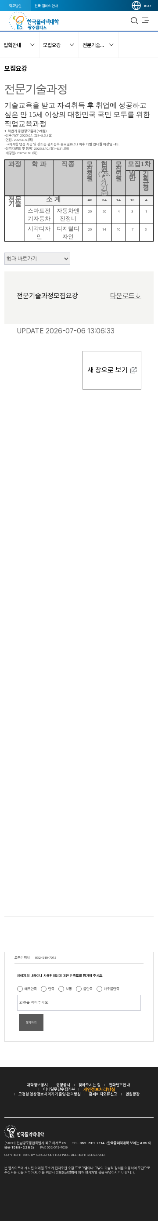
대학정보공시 (37, 1084)
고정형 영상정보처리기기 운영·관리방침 (49, 1093)
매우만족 (31, 988)
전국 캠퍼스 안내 (46, 6)
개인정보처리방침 (99, 1089)
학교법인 (15, 6)
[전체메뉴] (145, 21)
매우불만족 (111, 988)
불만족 (88, 988)
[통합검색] (134, 20)
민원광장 (133, 1093)
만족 (51, 988)
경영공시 (63, 1084)
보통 (69, 988)
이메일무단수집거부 (59, 1089)
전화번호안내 (119, 1084)
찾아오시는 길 (90, 1084)
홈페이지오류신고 (103, 1093)
